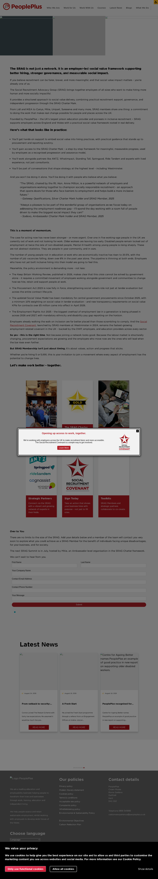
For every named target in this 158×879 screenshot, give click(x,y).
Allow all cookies (63, 868)
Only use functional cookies (25, 868)
